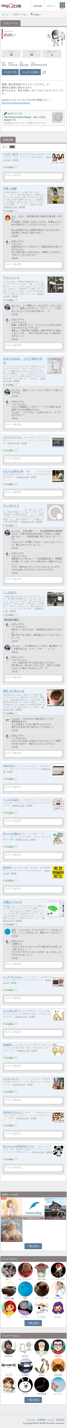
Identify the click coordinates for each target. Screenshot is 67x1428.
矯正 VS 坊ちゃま (13, 691)
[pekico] (41, 1365)
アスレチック (11, 277)
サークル (31, 1419)
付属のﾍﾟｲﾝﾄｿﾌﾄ (12, 902)
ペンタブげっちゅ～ (13, 977)
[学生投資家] (41, 1384)
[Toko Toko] (41, 1270)
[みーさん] (7, 307)
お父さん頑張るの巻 (13, 471)
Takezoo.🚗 (9, 1298)
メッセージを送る (30, 72)
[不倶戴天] (25, 1365)
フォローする (10, 72)
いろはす (16, 718)
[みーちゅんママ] (25, 1270)
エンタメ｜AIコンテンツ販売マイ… (8, 1392)
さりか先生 (58, 1298)
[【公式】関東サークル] (55, 1208)
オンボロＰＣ (11, 505)
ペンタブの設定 (11, 799)
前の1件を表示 (11, 619)
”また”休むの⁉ (10, 1010)
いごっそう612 (58, 1279)
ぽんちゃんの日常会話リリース (19, 1146)
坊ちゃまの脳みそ (12, 833)
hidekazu (9, 1356)
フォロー (11, 53)
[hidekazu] (8, 1347)
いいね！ (10, 167)
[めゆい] (7, 243)
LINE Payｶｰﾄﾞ (10, 765)
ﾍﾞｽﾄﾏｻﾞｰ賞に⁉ (10, 154)
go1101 (25, 1356)
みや (14, 216)
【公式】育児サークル (11, 1240)
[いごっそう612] (58, 1270)
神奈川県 (24, 65)
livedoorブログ (33, 1218)
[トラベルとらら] (41, 1289)
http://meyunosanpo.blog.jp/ (16, 103)
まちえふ (58, 1317)
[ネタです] (8, 1365)
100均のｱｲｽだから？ (13, 1112)
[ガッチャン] (58, 1384)
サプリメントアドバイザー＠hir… (41, 1354)
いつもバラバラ (11, 1078)
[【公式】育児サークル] (11, 1231)
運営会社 (60, 1419)
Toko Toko (41, 1279)
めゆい (15, 241)
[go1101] (25, 1347)
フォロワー (31, 53)
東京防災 (7, 867)
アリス (25, 1394)
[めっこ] (8, 1270)
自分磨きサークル (11, 1218)
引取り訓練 (10, 188)
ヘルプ (51, 1419)
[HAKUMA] (58, 1365)
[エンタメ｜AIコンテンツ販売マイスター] (8, 1384)
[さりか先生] (58, 1289)
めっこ (9, 1279)
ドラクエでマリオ (12, 437)
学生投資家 (41, 1394)
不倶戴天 (25, 1375)
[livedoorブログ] (33, 1208)
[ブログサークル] (11, 5)
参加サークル (51, 53)
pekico (42, 1375)
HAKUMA (58, 1375)
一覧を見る (33, 1246)
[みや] (7, 218)
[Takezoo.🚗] (8, 1289)
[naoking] (58, 1347)
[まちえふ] (58, 1308)
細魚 (14, 930)
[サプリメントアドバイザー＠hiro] (41, 1347)
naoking (58, 1356)
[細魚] (7, 932)
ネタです (9, 1375)
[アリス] (25, 1384)
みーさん (16, 305)
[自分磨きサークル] (11, 1208)
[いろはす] (7, 720)
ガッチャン (58, 1394)
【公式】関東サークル (55, 1218)
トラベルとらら (41, 1298)
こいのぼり (10, 592)
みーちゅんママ (25, 1279)
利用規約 (41, 1419)
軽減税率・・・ (11, 1044)
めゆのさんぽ (10, 207)
